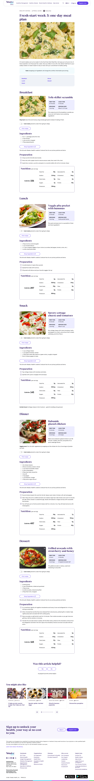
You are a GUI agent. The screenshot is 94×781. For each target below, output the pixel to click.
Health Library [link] (79, 757)
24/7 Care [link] (22, 755)
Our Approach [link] (37, 755)
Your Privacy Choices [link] (80, 764)
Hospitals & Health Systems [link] (39, 761)
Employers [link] (36, 757)
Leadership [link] (64, 759)
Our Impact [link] (64, 757)
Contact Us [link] (78, 755)
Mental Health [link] (24, 757)
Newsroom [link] (64, 764)
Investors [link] (63, 766)
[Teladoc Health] (10, 753)
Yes (42, 669)
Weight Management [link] (25, 759)
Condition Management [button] (22, 3)
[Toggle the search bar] (63, 3)
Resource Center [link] (38, 764)
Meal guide (38, 10)
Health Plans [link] (37, 759)
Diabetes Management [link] (26, 761)
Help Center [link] (56, 3)
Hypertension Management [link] (23, 763)
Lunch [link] (23, 81)
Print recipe (25, 128)
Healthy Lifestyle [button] (33, 3)
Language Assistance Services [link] (81, 766)
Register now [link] (82, 3)
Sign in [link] (74, 3)
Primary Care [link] (23, 768)
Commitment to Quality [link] (54, 755)
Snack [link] (23, 83)
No (51, 669)
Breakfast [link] (24, 78)
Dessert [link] (50, 81)
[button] (37, 712)
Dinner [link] (49, 78)
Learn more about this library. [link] (14, 746)
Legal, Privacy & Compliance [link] (79, 761)
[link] (7, 758)
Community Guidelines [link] (81, 769)
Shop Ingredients (29, 146)
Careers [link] (63, 761)
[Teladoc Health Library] (10, 3)
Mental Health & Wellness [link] (45, 3)
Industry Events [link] (65, 763)
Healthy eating (24, 10)
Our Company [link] (65, 755)
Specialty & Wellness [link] (25, 766)
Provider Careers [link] (52, 757)
